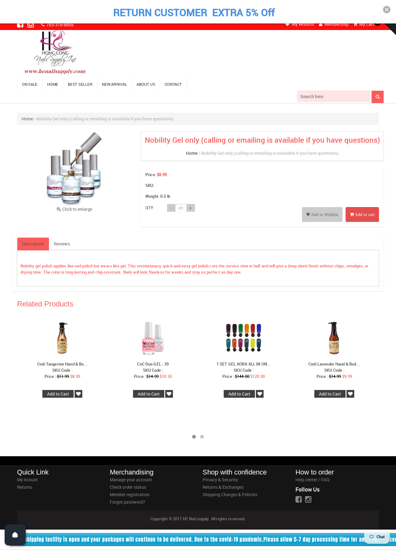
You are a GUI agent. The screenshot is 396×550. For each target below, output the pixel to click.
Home (27, 119)
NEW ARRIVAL (114, 84)
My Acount (27, 480)
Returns (24, 487)
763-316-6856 (59, 25)
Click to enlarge (77, 209)
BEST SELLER (80, 84)
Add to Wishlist (324, 214)
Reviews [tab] (62, 244)
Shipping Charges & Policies (230, 494)
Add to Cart (58, 394)
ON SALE (29, 84)
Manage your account (131, 480)
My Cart (366, 24)
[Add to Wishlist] (322, 207)
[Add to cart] (362, 207)
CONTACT (173, 84)
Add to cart (364, 214)
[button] (386, 9)
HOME (52, 84)
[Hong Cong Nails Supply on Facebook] (20, 24)
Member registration (129, 494)
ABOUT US (145, 84)
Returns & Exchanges (223, 487)
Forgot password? (127, 502)
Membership (336, 24)
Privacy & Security (220, 480)
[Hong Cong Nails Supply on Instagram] (31, 24)
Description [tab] (33, 244)
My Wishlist (302, 24)
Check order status (128, 487)
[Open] (15, 534)
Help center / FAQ (312, 480)
